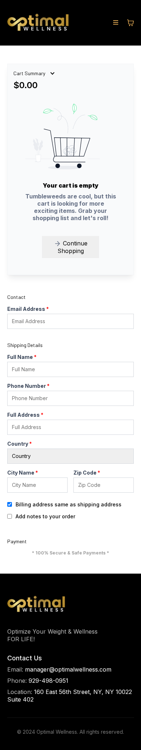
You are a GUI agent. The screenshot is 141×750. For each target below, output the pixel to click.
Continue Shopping (72, 247)
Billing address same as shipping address (68, 504)
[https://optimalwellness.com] (38, 22)
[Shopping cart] (130, 22)
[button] (115, 22)
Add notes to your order (45, 516)
